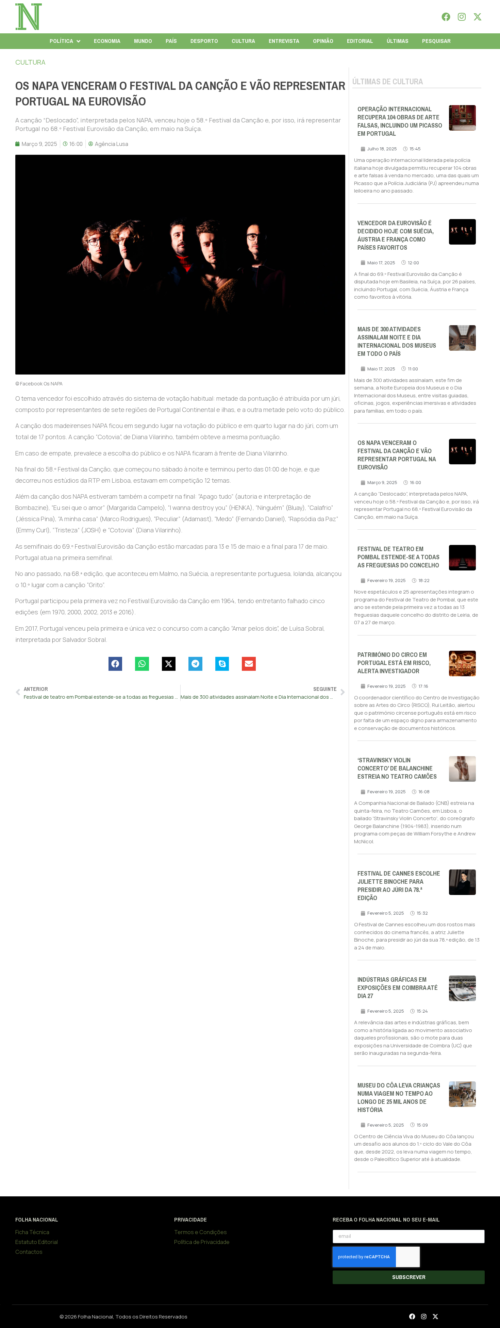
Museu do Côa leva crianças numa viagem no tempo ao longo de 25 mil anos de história (398, 1098)
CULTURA (243, 41)
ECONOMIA (107, 41)
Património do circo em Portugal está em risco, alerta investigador (394, 663)
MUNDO (143, 41)
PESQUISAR (436, 41)
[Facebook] (446, 17)
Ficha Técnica (32, 1232)
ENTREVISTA (284, 41)
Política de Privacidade (202, 1242)
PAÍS (171, 41)
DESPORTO (204, 41)
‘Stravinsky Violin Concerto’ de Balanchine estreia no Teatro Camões (397, 768)
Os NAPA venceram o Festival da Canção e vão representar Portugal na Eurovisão (396, 455)
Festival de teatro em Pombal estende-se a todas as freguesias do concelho (398, 557)
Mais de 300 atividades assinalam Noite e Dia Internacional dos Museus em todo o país (396, 341)
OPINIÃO (323, 41)
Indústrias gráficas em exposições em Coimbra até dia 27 (397, 988)
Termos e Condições (200, 1232)
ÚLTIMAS (398, 41)
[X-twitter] (477, 17)
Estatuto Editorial (36, 1242)
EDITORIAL (360, 41)
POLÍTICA (61, 41)
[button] (115, 664)
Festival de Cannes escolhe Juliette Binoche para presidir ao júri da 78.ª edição (398, 886)
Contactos (29, 1252)
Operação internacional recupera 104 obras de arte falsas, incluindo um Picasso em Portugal (399, 121)
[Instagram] (462, 17)
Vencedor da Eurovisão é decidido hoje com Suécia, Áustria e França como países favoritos (395, 235)
